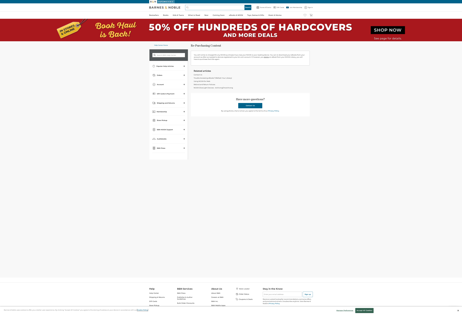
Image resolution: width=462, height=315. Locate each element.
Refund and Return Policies (204, 84)
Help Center (154, 293)
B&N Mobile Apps (218, 305)
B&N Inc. (214, 301)
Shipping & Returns (157, 297)
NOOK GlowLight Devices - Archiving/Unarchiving (213, 88)
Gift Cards (153, 301)
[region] (231, 310)
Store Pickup (154, 305)
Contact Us (198, 75)
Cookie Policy (142, 310)
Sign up (308, 294)
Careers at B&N (217, 297)
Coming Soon (219, 15)
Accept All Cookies (364, 310)
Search (248, 7)
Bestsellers (154, 15)
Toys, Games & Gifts (255, 15)
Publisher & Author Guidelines (184, 298)
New (206, 15)
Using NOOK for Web (202, 81)
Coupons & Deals (246, 299)
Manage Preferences (344, 310)
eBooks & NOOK (236, 15)
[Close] (458, 310)
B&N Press (181, 293)
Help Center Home (161, 45)
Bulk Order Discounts (185, 303)
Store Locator (244, 289)
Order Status (244, 294)
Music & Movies (275, 15)
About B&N (215, 293)
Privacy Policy (273, 111)
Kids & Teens (178, 15)
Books (165, 15)
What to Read (194, 15)
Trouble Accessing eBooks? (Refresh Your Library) (213, 78)
